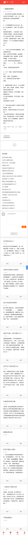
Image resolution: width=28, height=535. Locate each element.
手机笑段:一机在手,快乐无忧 (9, 195)
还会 (5, 129)
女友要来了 (5, 197)
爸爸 (13, 126)
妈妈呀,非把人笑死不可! (8, 205)
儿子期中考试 (6, 136)
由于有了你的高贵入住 (10, 366)
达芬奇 (8, 126)
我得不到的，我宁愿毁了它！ (13, 333)
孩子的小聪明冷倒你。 (8, 160)
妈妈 (5, 126)
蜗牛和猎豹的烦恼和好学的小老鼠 (11, 192)
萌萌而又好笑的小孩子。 (8, 171)
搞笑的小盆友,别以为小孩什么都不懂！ (12, 176)
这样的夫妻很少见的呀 (10, 269)
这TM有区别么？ (8, 241)
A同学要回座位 (6, 137)
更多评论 (13, 233)
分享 (26, 267)
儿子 (16, 126)
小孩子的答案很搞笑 (7, 173)
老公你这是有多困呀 (10, 302)
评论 (7, 263)
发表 (24, 227)
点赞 (21, 263)
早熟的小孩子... (6, 165)
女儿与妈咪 (5, 187)
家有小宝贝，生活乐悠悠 (8, 163)
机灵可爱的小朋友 (7, 157)
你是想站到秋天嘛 (9, 401)
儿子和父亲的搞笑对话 (8, 203)
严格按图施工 (7, 517)
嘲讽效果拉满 (7, 432)
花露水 (20, 126)
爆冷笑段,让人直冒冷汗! (8, 208)
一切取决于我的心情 (10, 487)
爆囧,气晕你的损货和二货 (9, 181)
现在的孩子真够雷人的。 (8, 168)
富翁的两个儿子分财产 (8, 179)
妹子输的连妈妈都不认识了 (9, 184)
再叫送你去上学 (6, 189)
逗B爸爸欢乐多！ (6, 200)
